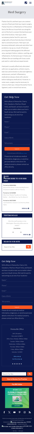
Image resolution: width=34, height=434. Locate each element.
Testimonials (11, 215)
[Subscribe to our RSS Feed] (17, 181)
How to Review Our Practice (17, 379)
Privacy (22, 153)
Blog (6, 176)
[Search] (28, 247)
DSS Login (21, 430)
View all (25, 208)
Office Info (16, 356)
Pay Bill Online (17, 384)
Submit (17, 149)
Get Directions (16, 359)
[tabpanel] (17, 224)
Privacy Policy (21, 420)
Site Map (15, 430)
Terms (25, 153)
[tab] (13, 232)
